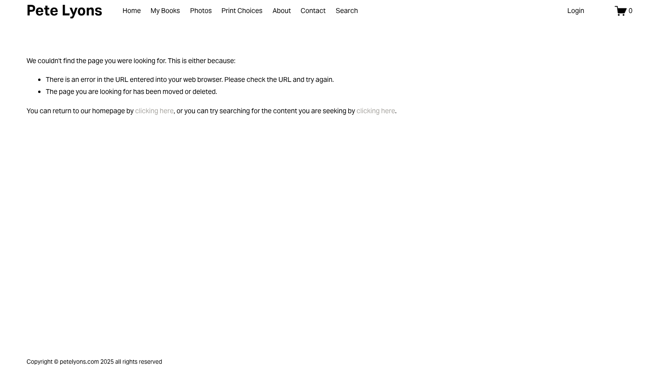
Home (132, 10)
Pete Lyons (64, 10)
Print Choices (241, 10)
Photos (201, 10)
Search (347, 10)
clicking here (154, 110)
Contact (313, 10)
